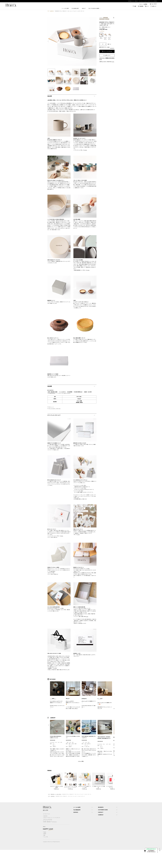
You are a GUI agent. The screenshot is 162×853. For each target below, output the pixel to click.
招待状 (45, 833)
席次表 (45, 832)
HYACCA (79, 398)
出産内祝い (53, 796)
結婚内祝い (52, 11)
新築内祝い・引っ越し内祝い (56, 794)
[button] (48, 41)
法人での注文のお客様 (94, 8)
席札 (44, 835)
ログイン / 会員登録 (143, 4)
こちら (85, 150)
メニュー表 (46, 836)
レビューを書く (81, 761)
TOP (48, 11)
